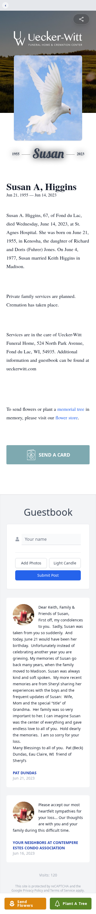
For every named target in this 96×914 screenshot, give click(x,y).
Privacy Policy (33, 890)
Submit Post (48, 575)
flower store (66, 417)
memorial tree (70, 409)
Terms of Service (62, 890)
